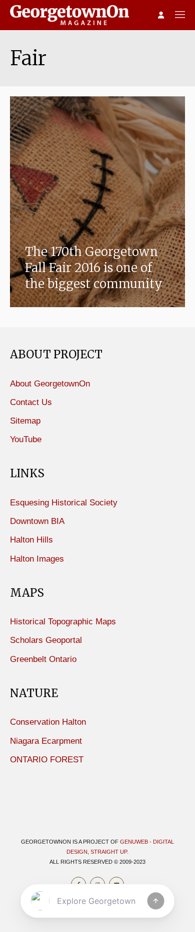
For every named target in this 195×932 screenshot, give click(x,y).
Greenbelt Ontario (43, 659)
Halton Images (37, 559)
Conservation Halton (48, 722)
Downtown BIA (37, 521)
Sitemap (25, 421)
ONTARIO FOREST (47, 759)
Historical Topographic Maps (63, 621)
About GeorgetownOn (50, 383)
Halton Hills (31, 540)
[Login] (161, 15)
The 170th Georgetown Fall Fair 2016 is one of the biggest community (93, 268)
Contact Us (31, 402)
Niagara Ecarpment (46, 741)
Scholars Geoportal (46, 640)
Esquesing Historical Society (64, 502)
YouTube (26, 439)
